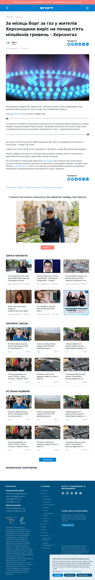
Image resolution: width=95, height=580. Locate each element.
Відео (44, 527)
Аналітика (47, 499)
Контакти (45, 535)
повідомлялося (21, 166)
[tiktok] (80, 494)
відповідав (48, 161)
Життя (46, 521)
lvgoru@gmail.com (13, 499)
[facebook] (62, 494)
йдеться (18, 114)
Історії (46, 496)
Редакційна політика (46, 539)
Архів (44, 530)
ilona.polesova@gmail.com (16, 494)
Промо (46, 518)
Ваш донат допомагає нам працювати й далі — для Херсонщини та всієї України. (47, 2)
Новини (18, 17)
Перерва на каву (48, 514)
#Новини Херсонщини (52, 187)
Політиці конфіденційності (72, 571)
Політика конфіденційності (48, 544)
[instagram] (67, 494)
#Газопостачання (32, 187)
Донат (46, 247)
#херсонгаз (11, 187)
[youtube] (71, 494)
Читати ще (47, 460)
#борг (21, 187)
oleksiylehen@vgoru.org (15, 511)
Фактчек (47, 502)
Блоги (44, 524)
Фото (46, 510)
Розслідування (49, 505)
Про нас (45, 532)
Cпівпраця (46, 548)
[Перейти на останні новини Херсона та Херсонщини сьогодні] (47, 8)
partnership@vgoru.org (15, 508)
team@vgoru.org (13, 502)
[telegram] (76, 494)
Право (46, 507)
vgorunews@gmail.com (15, 496)
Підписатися (68, 525)
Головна (9, 17)
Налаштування (83, 575)
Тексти (44, 493)
